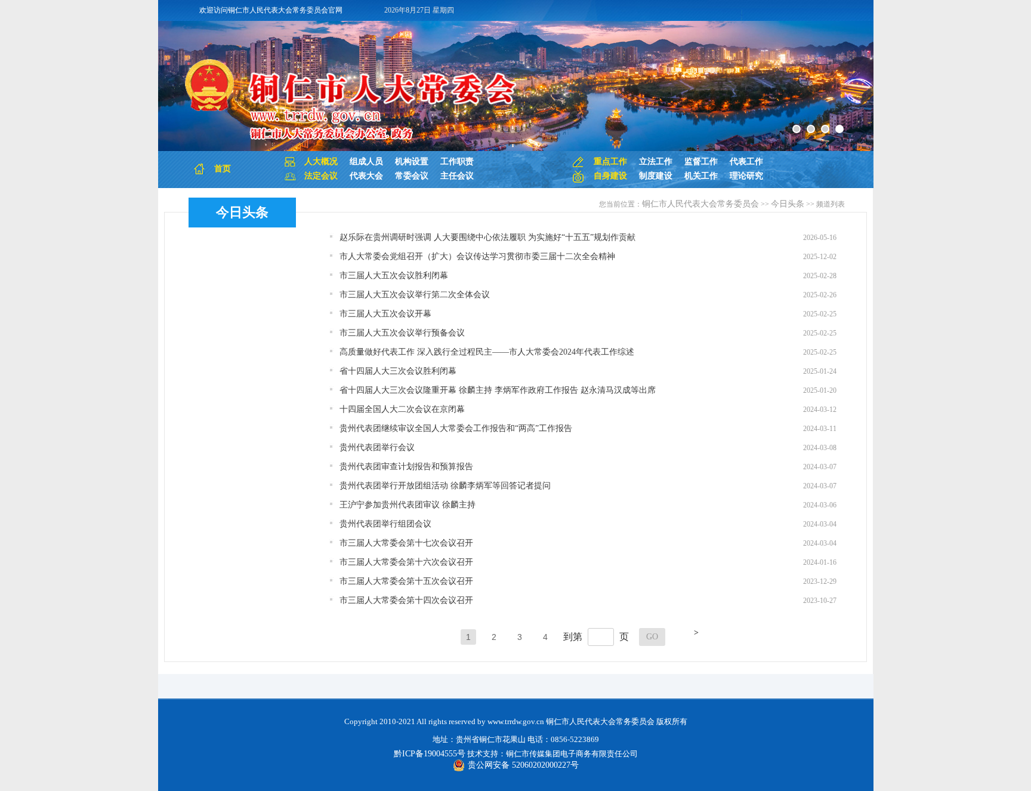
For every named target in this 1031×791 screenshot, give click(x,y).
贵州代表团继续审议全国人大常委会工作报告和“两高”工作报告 (455, 428)
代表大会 (366, 175)
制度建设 (655, 175)
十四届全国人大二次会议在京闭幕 (402, 409)
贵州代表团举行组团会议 (385, 523)
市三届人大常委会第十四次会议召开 (406, 600)
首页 (222, 168)
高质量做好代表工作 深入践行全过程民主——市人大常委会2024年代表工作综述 (486, 351)
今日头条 (242, 212)
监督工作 (701, 161)
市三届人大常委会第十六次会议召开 (406, 562)
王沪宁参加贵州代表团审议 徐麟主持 (407, 504)
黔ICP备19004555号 (429, 753)
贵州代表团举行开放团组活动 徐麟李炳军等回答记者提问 (445, 485)
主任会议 (457, 175)
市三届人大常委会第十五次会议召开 (406, 581)
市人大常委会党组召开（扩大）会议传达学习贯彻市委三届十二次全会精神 (477, 256)
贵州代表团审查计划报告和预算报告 (406, 466)
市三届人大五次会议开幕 (385, 313)
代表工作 (746, 161)
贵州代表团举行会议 (377, 447)
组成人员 (366, 161)
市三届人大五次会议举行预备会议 (402, 332)
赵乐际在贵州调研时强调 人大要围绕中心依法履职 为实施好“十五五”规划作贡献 (487, 237)
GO (652, 636)
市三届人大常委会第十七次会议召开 (406, 542)
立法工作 (655, 161)
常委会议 (411, 175)
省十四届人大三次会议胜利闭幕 (397, 371)
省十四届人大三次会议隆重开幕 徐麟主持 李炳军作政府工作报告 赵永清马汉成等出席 (497, 390)
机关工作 (701, 175)
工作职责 (457, 161)
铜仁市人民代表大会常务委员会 (700, 203)
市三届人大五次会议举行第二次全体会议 (414, 294)
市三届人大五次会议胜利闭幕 (393, 275)
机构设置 (411, 161)
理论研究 (746, 175)
